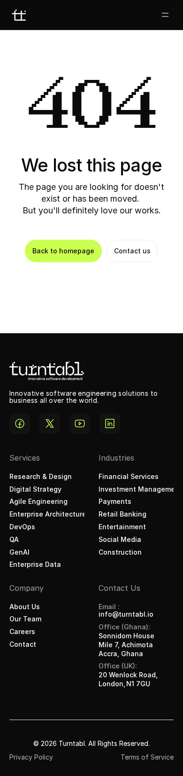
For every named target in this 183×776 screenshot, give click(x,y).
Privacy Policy (31, 757)
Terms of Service (147, 757)
